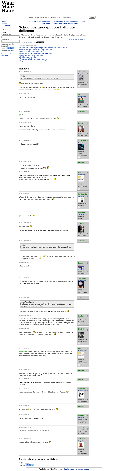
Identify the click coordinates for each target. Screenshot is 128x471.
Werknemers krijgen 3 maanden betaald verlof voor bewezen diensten (69, 22)
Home (4, 21)
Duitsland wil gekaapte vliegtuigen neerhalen (36, 53)
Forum (4, 23)
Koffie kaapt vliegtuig (28, 57)
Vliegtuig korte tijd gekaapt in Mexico (33, 59)
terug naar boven (82, 469)
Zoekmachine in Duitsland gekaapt (32, 55)
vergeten (11, 50)
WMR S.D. (32, 43)
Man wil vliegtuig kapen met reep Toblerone (36, 50)
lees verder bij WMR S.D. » (79, 40)
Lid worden (6, 25)
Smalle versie (69, 469)
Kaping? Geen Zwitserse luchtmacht (33, 61)
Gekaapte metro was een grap (31, 51)
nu (26, 463)
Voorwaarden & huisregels (6, 54)
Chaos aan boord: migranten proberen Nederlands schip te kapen (43, 48)
